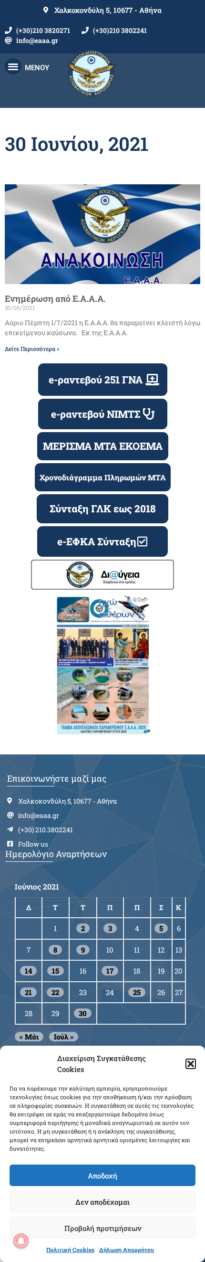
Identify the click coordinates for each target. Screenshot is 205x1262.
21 (28, 992)
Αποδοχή (102, 1175)
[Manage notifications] (21, 1241)
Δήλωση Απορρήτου (126, 1249)
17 (109, 971)
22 (55, 992)
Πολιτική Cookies (70, 1249)
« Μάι (29, 1036)
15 (55, 971)
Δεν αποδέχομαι (102, 1202)
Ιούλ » (63, 1036)
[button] (190, 1064)
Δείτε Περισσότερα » (32, 348)
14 (28, 971)
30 (83, 1013)
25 (137, 992)
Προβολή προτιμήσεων (102, 1228)
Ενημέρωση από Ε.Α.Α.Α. (55, 298)
